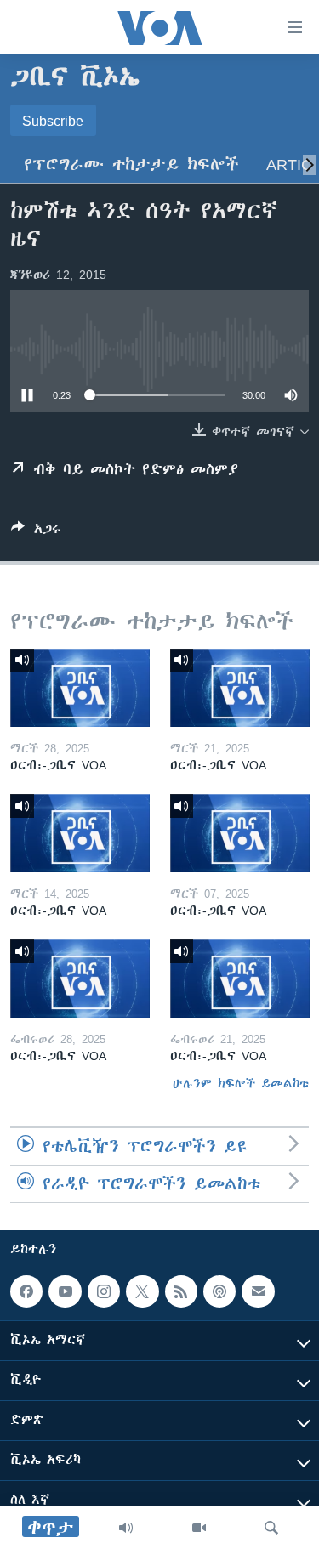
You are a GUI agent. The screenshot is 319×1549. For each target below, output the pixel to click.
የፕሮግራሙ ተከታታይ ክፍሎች (131, 164)
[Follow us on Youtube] (64, 1291)
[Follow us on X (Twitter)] (142, 1291)
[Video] (199, 1527)
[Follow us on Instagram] (104, 1291)
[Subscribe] (258, 1291)
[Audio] (125, 1527)
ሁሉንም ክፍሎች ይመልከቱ (241, 1083)
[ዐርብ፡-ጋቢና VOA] (80, 688)
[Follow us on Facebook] (26, 1291)
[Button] (36, 532)
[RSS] (181, 1291)
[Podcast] (219, 1291)
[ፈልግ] (271, 1527)
